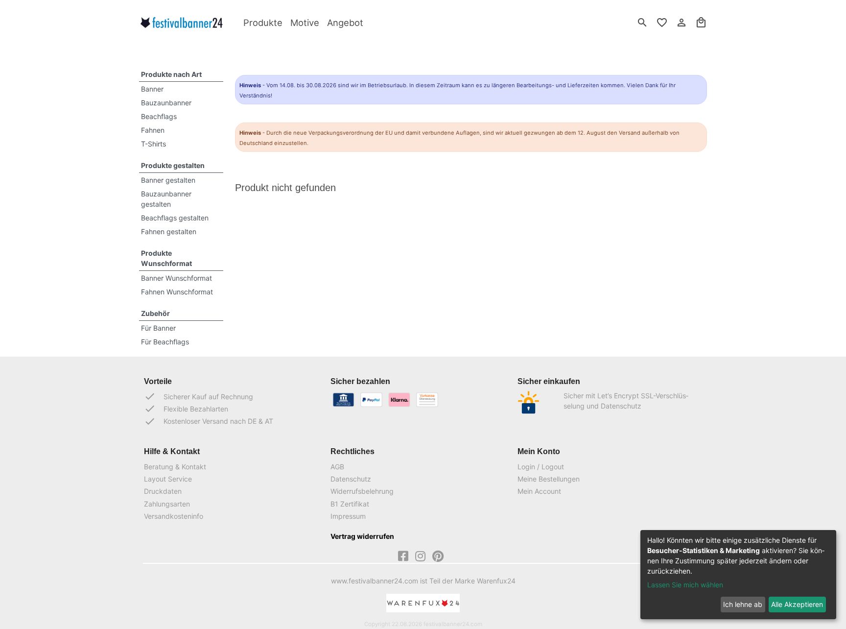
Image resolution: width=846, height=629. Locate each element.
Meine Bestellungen (548, 479)
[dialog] (738, 574)
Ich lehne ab (742, 604)
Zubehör (155, 313)
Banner (152, 89)
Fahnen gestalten (168, 231)
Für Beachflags (165, 342)
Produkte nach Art (171, 74)
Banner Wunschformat (176, 278)
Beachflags (159, 116)
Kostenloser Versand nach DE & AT (208, 421)
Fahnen (152, 130)
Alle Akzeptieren (797, 604)
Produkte (262, 22)
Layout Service (168, 479)
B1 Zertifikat (349, 504)
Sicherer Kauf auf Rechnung (198, 396)
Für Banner (158, 328)
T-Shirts (153, 144)
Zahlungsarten (167, 504)
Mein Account (539, 491)
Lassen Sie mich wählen (685, 585)
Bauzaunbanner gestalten (166, 199)
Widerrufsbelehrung (362, 491)
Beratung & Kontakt (175, 466)
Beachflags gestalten (175, 218)
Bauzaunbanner (166, 102)
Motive (304, 22)
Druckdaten (163, 491)
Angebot (345, 22)
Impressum (348, 516)
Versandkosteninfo (173, 516)
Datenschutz (350, 479)
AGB (337, 466)
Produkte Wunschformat (166, 258)
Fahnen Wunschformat (177, 292)
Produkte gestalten (173, 165)
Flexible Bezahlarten (186, 408)
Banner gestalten (168, 180)
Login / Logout (540, 466)
